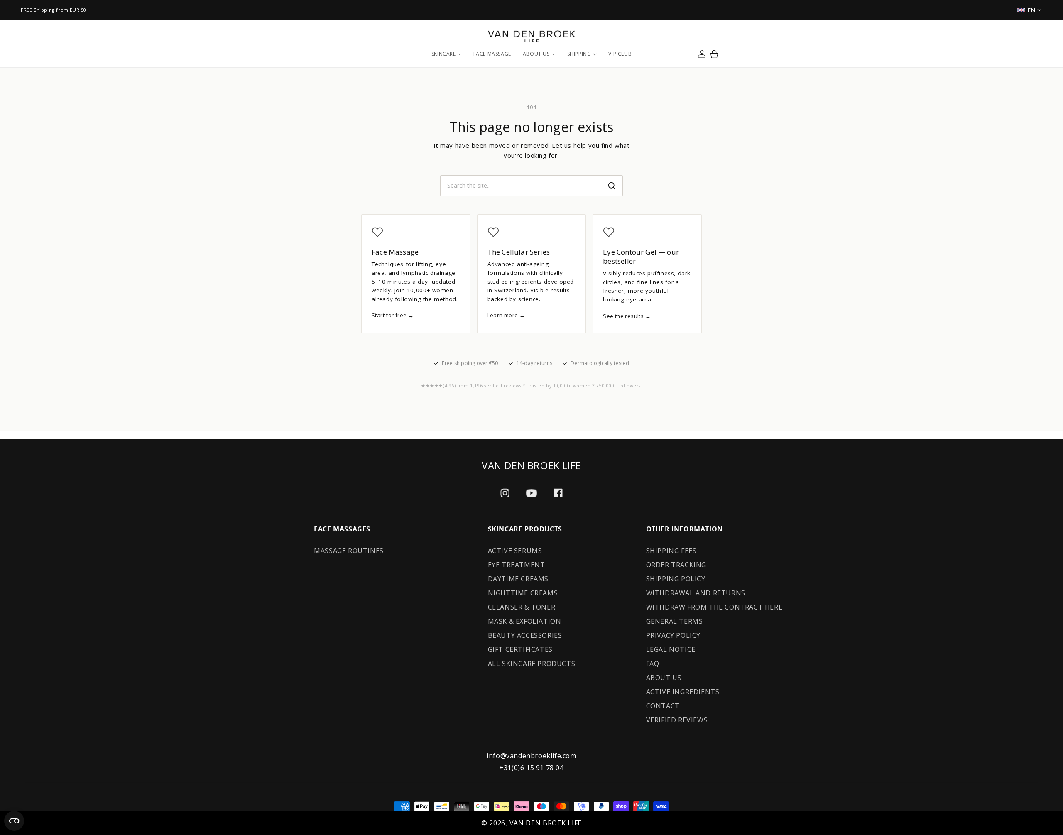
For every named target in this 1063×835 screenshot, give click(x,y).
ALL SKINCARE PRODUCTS (532, 663)
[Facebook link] (558, 492)
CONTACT (663, 705)
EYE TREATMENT (516, 564)
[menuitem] (447, 54)
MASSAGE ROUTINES (349, 550)
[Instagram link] (504, 492)
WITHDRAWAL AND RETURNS (695, 592)
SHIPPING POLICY (675, 578)
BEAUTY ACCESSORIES (525, 635)
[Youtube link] (531, 493)
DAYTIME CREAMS (518, 578)
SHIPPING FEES (671, 550)
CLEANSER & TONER (522, 607)
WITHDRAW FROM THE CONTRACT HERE (714, 607)
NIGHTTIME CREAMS (523, 592)
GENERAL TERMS (674, 621)
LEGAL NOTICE (671, 649)
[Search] (611, 186)
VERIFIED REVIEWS (677, 720)
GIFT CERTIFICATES (520, 649)
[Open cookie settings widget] (14, 821)
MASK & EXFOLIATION (524, 621)
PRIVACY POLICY (673, 635)
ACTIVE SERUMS (515, 550)
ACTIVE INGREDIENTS (683, 691)
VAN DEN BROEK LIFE (545, 823)
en (1031, 10)
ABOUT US (664, 677)
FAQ (652, 663)
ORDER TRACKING (676, 564)
